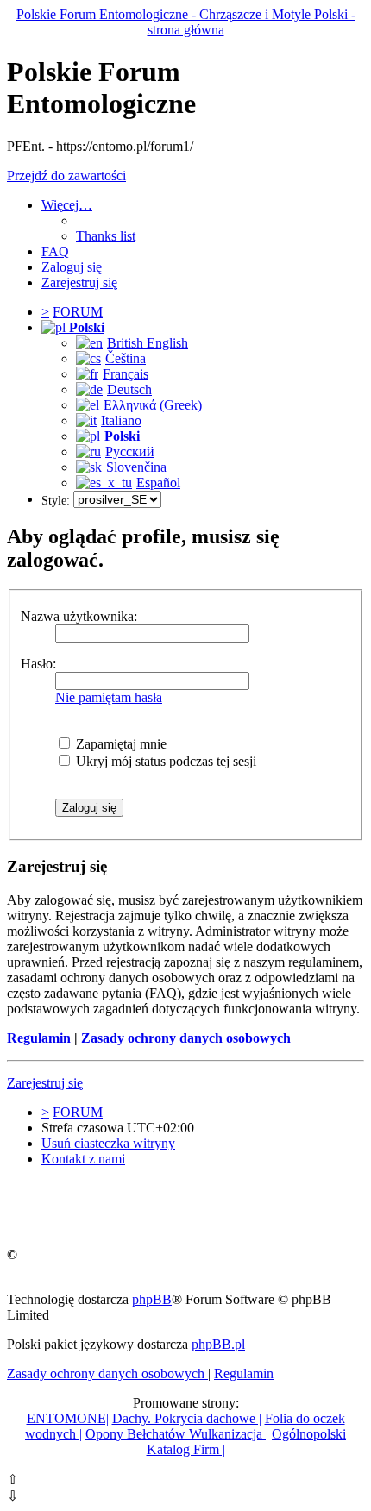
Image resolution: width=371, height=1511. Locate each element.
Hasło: (38, 663)
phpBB (152, 1299)
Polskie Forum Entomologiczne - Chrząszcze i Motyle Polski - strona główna (185, 22)
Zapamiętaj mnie (119, 744)
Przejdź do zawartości (66, 175)
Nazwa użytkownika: (79, 616)
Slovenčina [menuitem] (136, 467)
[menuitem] (105, 236)
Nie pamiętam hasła (108, 697)
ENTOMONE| (68, 1418)
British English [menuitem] (147, 342)
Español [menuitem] (158, 482)
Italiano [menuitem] (121, 420)
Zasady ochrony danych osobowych (186, 1038)
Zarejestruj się (45, 1082)
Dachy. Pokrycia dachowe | (186, 1418)
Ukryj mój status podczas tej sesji (164, 761)
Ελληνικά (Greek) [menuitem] (153, 405)
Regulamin (39, 1038)
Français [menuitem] (125, 374)
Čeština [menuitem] (125, 358)
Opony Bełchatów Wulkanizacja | (176, 1433)
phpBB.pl (218, 1344)
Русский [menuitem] (129, 451)
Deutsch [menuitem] (129, 389)
